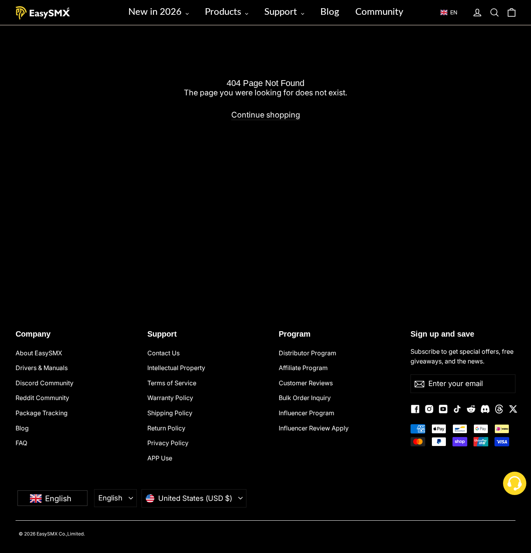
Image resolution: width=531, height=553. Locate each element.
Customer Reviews (306, 383)
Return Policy (166, 428)
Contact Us (163, 353)
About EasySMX (39, 353)
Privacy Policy (168, 443)
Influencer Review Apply (314, 428)
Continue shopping (265, 114)
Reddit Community (42, 398)
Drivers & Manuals (42, 368)
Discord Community (44, 383)
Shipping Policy (169, 413)
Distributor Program (307, 353)
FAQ (21, 443)
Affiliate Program (303, 368)
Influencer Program (306, 413)
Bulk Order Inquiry (305, 398)
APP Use (159, 458)
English (110, 497)
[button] (453, 12)
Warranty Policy (170, 398)
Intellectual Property (176, 368)
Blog (22, 428)
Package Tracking (42, 413)
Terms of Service (171, 383)
